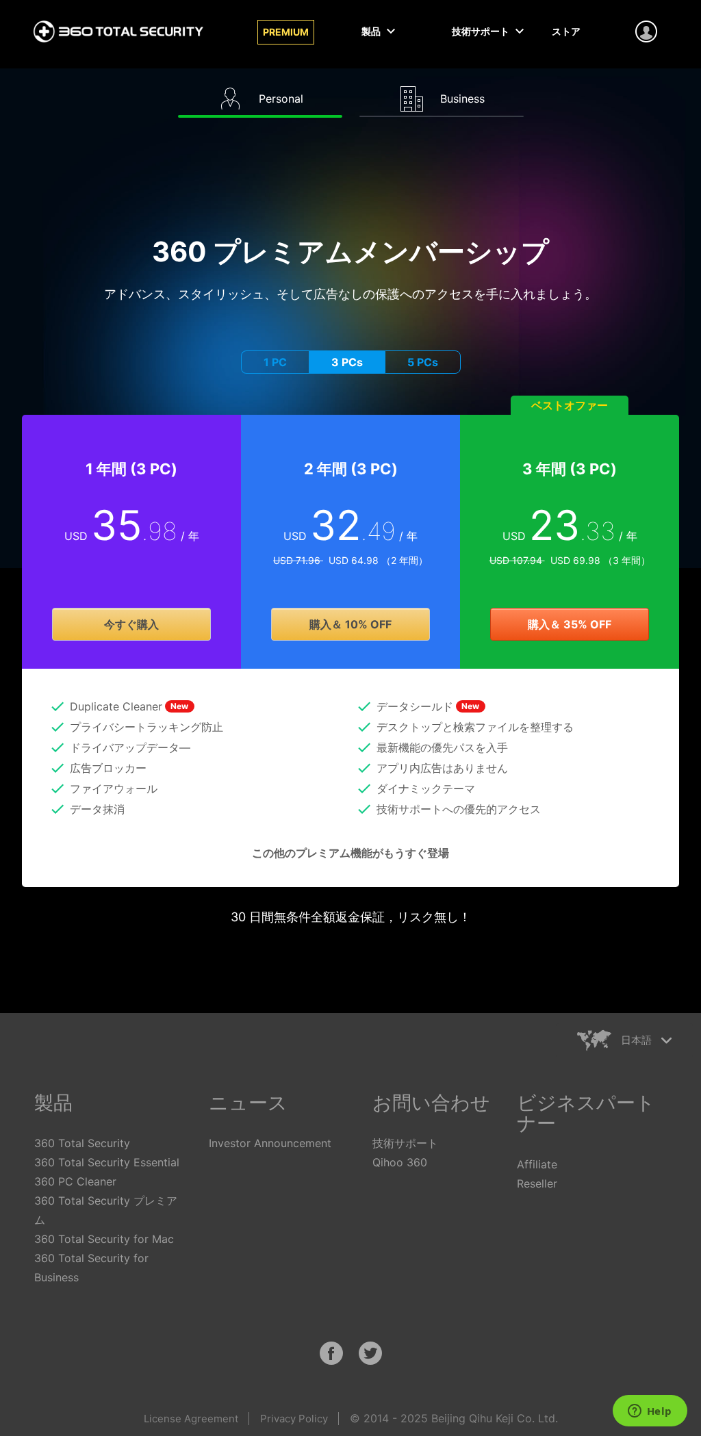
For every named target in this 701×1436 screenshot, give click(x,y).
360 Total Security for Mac (104, 1239)
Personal (279, 98)
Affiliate (537, 1164)
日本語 (636, 1040)
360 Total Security (82, 1143)
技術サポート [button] (481, 31)
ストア (566, 31)
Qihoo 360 (399, 1162)
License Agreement (191, 1418)
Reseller (537, 1183)
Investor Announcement (270, 1143)
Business (461, 98)
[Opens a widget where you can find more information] (649, 1412)
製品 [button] (372, 31)
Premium (286, 32)
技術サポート (405, 1143)
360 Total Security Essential (106, 1162)
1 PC (275, 362)
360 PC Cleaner (75, 1181)
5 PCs (422, 362)
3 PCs (347, 362)
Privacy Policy (294, 1418)
